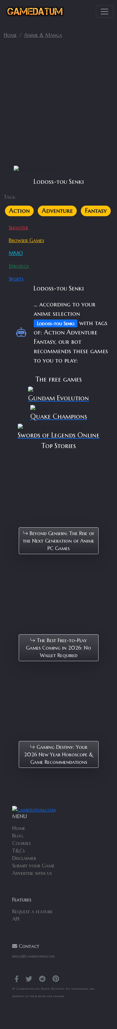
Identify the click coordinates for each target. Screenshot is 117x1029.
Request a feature (32, 911)
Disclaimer (24, 858)
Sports (16, 279)
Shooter (18, 227)
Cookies (21, 843)
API (15, 919)
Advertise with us (32, 873)
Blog (17, 835)
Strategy (19, 266)
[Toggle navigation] (104, 11)
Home (10, 35)
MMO (16, 253)
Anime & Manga (43, 35)
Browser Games (26, 240)
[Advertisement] (58, 104)
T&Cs (18, 850)
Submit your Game (33, 865)
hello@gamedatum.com (33, 956)
